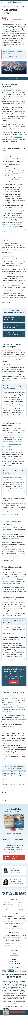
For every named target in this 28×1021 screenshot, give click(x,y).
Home (2, 6)
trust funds (21, 707)
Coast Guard (18, 137)
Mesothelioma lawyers (12, 551)
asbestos (4, 357)
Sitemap (20, 946)
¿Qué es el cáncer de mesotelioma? (14, 928)
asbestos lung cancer (7, 224)
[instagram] (11, 977)
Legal (7, 907)
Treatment (20, 902)
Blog (7, 909)
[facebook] (8, 977)
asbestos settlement (9, 583)
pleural (18, 224)
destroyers (19, 452)
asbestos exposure (6, 461)
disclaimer (23, 1000)
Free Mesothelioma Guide (17, 1012)
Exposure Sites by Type (16, 6)
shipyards (15, 431)
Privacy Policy (7, 946)
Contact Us (20, 909)
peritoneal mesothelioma (8, 227)
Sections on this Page (13, 79)
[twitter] (17, 977)
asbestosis (19, 222)
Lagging (5, 393)
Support (20, 904)
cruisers (11, 452)
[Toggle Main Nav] (2, 2)
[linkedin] (14, 977)
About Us (20, 907)
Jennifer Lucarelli (17, 19)
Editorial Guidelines (8, 943)
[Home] (14, 893)
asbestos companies (7, 707)
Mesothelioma (7, 902)
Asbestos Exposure (9, 6)
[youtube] (20, 977)
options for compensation (12, 539)
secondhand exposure (15, 218)
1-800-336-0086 (14, 955)
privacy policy (6, 1001)
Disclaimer (20, 943)
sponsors (14, 1003)
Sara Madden (11, 17)
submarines (4, 452)
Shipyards (20, 6)
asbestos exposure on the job (17, 720)
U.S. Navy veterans (20, 437)
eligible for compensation (10, 231)
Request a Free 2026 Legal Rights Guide (11, 857)
